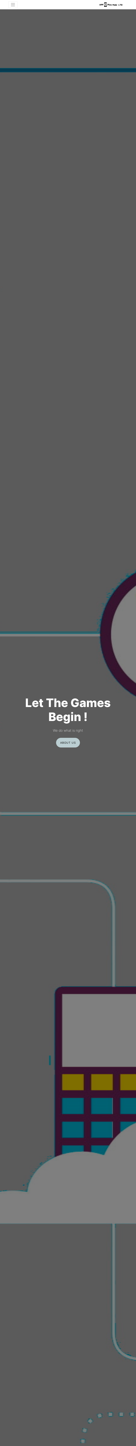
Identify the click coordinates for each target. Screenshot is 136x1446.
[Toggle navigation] (13, 4)
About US (68, 742)
